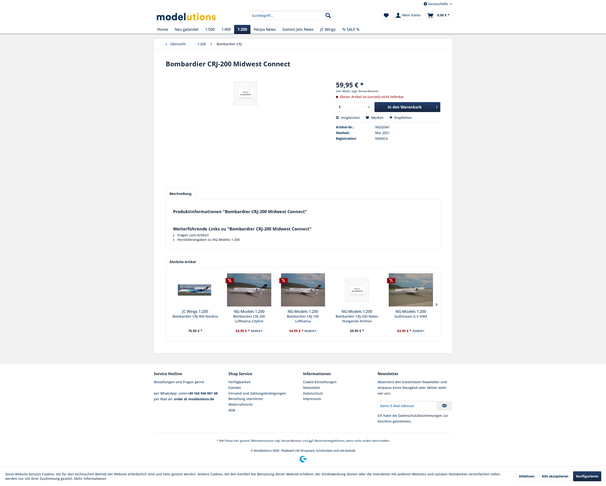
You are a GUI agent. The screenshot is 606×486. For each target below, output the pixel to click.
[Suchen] (328, 15)
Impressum (312, 398)
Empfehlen (402, 117)
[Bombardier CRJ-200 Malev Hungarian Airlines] (357, 289)
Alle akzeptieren (555, 476)
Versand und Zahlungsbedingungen (257, 393)
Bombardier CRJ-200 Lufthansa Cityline (249, 318)
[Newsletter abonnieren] (444, 405)
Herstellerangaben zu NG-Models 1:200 (208, 239)
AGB (231, 410)
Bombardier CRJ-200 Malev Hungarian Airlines (357, 318)
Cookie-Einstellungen (320, 382)
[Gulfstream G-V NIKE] (410, 289)
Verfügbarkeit (239, 382)
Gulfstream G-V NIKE (410, 316)
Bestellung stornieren (245, 398)
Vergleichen (350, 117)
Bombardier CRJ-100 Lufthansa (303, 318)
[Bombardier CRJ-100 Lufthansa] (303, 289)
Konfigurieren (587, 476)
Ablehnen (527, 476)
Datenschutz (313, 393)
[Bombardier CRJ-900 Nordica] (195, 289)
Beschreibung (180, 193)
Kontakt (234, 387)
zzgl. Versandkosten (365, 91)
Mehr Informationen (90, 478)
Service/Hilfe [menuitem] (438, 4)
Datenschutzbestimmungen (420, 415)
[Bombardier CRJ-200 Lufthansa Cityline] (249, 289)
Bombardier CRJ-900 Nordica (195, 316)
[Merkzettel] (386, 15)
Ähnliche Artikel (182, 262)
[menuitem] (291, 15)
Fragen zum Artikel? (192, 235)
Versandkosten (291, 441)
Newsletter (311, 387)
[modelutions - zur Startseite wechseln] (186, 16)
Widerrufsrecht (240, 404)
